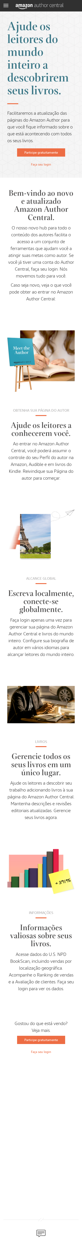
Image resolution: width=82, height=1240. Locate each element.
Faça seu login (41, 164)
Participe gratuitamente (41, 152)
